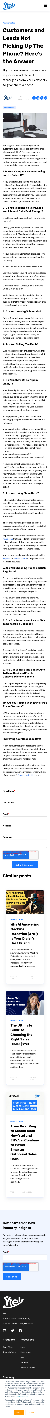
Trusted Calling (9, 1352)
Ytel (20, 96)
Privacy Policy (22, 1396)
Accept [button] (19, 1412)
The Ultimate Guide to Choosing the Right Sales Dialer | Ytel (21, 1034)
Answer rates (9, 107)
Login (23, 1347)
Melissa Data (20, 558)
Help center (26, 1352)
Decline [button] (31, 1412)
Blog (22, 1357)
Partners (24, 1362)
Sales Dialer (8, 1347)
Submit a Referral (28, 1367)
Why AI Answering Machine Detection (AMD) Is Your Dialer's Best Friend (24, 933)
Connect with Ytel (26, 775)
